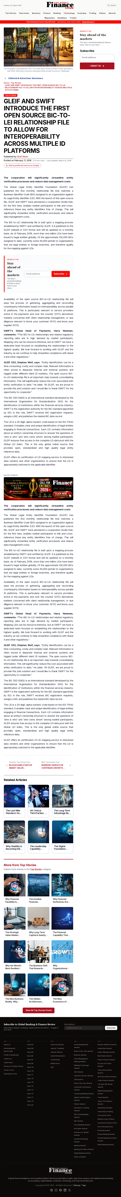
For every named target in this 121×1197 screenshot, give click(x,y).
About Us (7, 1044)
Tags (84, 1185)
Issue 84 (30, 1048)
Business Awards (80, 1055)
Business (36, 13)
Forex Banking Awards (82, 1125)
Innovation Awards (80, 1128)
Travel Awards (103, 1097)
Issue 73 (30, 1090)
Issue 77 (30, 1075)
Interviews (24, 13)
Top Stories (10, 13)
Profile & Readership (11, 1055)
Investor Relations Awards (107, 1044)
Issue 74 (30, 1086)
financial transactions (28, 429)
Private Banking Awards (106, 1134)
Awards (112, 13)
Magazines (50, 18)
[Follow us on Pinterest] (51, 1190)
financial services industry (59, 405)
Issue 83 (30, 1052)
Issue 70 (30, 1101)
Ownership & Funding (105, 1111)
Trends (73, 18)
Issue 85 (30, 1044)
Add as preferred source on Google (24, 165)
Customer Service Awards (83, 1076)
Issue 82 (30, 1056)
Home (6, 83)
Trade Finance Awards (106, 1080)
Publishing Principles (105, 1108)
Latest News (8, 1062)
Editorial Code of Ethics (106, 1119)
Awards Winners (57, 1052)
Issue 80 (30, 1063)
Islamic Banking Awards (106, 1052)
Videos (102, 13)
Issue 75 (30, 1082)
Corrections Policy (104, 1115)
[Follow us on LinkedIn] (65, 1190)
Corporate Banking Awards (84, 1094)
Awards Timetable (57, 1048)
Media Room (55, 1063)
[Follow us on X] (69, 1190)
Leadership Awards (105, 1048)
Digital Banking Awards (82, 1153)
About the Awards (57, 1044)
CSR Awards (78, 1079)
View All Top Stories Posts (39, 1010)
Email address (69, 1024)
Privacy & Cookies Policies (13, 1066)
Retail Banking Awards (106, 1144)
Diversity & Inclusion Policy (107, 1123)
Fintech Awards (79, 1104)
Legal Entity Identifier (18, 198)
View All (30, 1105)
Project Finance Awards (106, 1060)
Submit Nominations (58, 1056)
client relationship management (47, 318)
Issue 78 (30, 1071)
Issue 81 (30, 1060)
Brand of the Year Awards (83, 1051)
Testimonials (55, 1060)
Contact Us (8, 1059)
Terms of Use (9, 1070)
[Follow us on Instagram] (56, 1190)
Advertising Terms (10, 1074)
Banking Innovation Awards (84, 1149)
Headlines (62, 18)
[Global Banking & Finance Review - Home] (60, 5)
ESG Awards (78, 1121)
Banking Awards (80, 1145)
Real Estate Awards (105, 1056)
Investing (82, 13)
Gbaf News (22, 157)
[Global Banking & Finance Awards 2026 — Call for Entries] (38, 488)
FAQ (52, 1067)
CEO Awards (78, 1072)
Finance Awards (80, 1157)
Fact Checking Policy (105, 1127)
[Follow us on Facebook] (60, 1190)
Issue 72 (30, 1094)
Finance (46, 13)
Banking (57, 13)
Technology (69, 13)
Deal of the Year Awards (83, 1083)
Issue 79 (30, 1067)
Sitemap (77, 1185)
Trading (92, 13)
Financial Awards (104, 1130)
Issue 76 (30, 1078)
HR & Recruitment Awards (107, 1077)
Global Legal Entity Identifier (27, 187)
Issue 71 (30, 1097)
